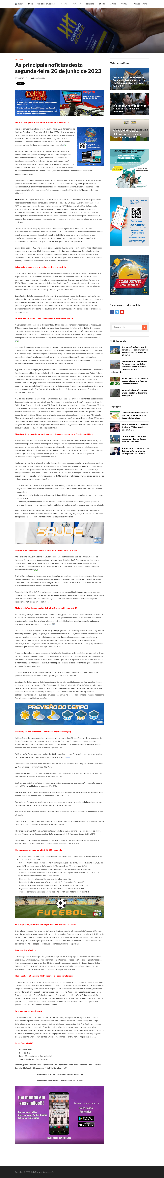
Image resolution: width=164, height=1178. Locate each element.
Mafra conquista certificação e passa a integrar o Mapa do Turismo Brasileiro (135, 381)
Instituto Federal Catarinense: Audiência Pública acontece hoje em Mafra (135, 427)
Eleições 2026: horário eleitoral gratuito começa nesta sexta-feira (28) (127, 134)
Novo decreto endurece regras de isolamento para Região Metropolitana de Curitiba (135, 451)
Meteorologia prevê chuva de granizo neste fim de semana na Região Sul (134, 393)
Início (30, 4)
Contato (125, 4)
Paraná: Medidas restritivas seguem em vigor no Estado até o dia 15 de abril (134, 439)
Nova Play (77, 4)
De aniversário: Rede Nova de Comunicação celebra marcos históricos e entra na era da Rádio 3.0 (129, 82)
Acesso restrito (140, 4)
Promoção (89, 4)
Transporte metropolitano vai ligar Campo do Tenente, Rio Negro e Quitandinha (135, 415)
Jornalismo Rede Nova (38, 78)
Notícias (19, 59)
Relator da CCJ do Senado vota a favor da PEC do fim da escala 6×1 (129, 108)
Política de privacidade (46, 4)
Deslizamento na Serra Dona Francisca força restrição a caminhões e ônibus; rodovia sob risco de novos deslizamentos (128, 366)
